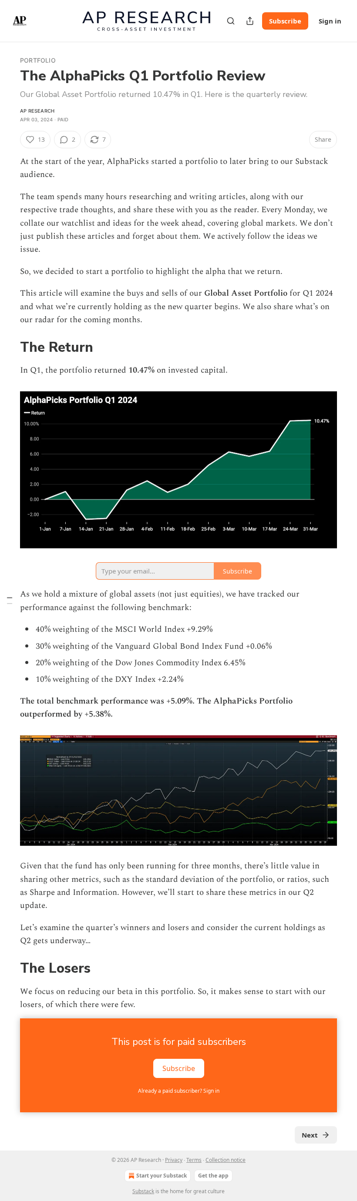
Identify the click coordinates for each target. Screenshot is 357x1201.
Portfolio (38, 60)
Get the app (213, 1175)
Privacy (173, 1160)
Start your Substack (161, 1175)
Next (310, 1135)
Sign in (330, 21)
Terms (194, 1160)
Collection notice (225, 1160)
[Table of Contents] (9, 600)
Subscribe (285, 21)
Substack (143, 1191)
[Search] (230, 21)
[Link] (8, 348)
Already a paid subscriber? (178, 1090)
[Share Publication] (250, 21)
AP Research (37, 111)
